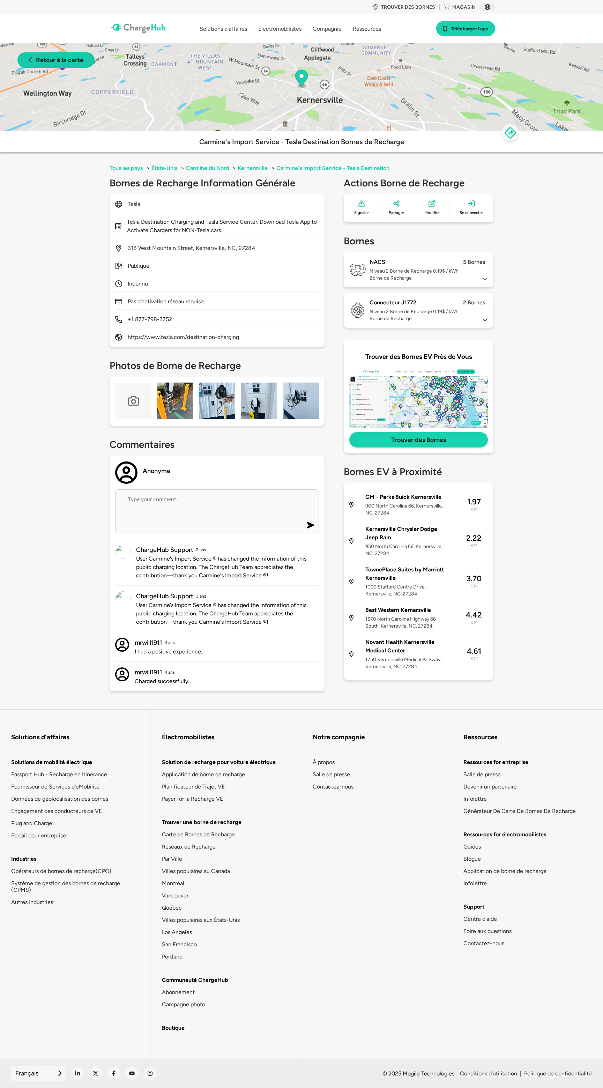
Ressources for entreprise (495, 762)
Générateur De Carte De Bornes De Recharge (519, 811)
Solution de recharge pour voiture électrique (219, 762)
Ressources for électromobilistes (504, 834)
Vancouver (175, 895)
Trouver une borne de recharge (201, 822)
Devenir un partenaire (490, 786)
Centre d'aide (480, 919)
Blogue (472, 859)
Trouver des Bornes (418, 440)
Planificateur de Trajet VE (193, 786)
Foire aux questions (487, 931)
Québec (172, 907)
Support (473, 906)
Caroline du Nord (207, 168)
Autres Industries (32, 902)
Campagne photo (183, 1004)
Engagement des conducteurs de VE (56, 811)
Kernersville (253, 168)
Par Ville (172, 859)
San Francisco (179, 944)
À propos (324, 762)
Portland (172, 956)
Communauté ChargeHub (195, 980)
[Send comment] (310, 525)
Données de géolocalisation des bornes (59, 798)
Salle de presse (331, 774)
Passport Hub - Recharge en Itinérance (59, 774)
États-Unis (164, 168)
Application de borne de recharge (203, 774)
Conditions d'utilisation (488, 1073)
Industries (23, 859)
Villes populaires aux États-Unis (201, 920)
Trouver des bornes (408, 7)
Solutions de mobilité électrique (51, 762)
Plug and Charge (31, 823)
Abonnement (178, 992)
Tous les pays (126, 168)
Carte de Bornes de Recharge (198, 834)
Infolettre (475, 798)
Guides (472, 846)
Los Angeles (177, 932)
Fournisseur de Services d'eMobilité (55, 786)
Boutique (173, 1027)
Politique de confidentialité (558, 1073)
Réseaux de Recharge (189, 846)
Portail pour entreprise (38, 835)
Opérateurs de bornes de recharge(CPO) (61, 871)
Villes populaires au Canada (196, 871)
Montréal (173, 883)
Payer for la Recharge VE (192, 798)
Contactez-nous (333, 786)
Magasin (464, 7)
